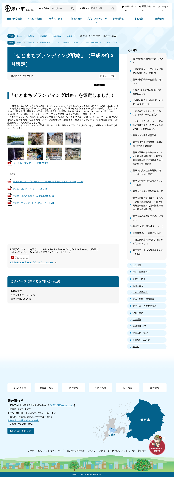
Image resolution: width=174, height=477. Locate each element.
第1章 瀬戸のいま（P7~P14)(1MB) (30, 189)
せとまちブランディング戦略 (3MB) (30, 163)
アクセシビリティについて (112, 451)
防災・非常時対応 (141, 272)
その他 (69, 36)
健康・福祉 (138, 286)
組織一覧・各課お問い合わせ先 (23, 420)
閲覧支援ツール (148, 8)
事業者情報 (118, 18)
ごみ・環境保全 (140, 292)
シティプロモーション (93, 42)
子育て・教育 (55, 18)
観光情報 (159, 18)
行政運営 (137, 319)
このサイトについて (37, 451)
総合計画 (137, 265)
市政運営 (43, 36)
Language (164, 8)
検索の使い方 (130, 8)
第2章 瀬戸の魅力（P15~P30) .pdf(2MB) (33, 196)
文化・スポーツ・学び (97, 20)
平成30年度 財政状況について (148, 226)
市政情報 (138, 18)
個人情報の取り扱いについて (81, 451)
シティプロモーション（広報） (67, 42)
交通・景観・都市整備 (143, 299)
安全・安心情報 (14, 18)
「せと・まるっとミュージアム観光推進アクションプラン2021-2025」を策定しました (148, 125)
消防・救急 (100, 388)
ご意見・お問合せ (22, 431)
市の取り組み (45, 42)
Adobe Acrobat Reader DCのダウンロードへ (31, 262)
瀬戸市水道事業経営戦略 (144, 135)
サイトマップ (56, 451)
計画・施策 (57, 36)
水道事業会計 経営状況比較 (147, 233)
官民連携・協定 (140, 333)
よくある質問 (19, 388)
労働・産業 (138, 313)
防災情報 (73, 388)
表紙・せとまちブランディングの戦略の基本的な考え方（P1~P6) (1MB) (48, 181)
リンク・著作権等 (137, 451)
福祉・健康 (76, 18)
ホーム (19, 36)
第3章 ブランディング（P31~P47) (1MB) (34, 203)
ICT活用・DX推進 (141, 340)
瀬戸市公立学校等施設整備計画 (148, 191)
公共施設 (127, 388)
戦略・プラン (112, 42)
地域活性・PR (140, 326)
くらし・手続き (35, 18)
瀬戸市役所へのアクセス (62, 405)
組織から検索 (46, 388)
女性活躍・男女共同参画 (144, 306)
